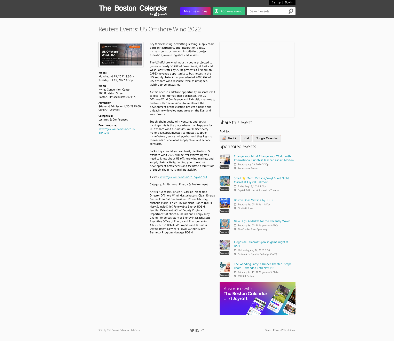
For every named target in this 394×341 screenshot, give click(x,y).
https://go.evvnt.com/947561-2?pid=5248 (183, 177)
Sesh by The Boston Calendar (113, 330)
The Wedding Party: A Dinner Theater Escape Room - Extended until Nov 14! (263, 266)
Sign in (288, 2)
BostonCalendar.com (132, 7)
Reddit (232, 138)
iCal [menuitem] (246, 138)
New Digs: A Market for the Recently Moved (262, 221)
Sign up (276, 2)
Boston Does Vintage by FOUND (255, 200)
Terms (268, 330)
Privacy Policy (280, 330)
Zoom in (121, 54)
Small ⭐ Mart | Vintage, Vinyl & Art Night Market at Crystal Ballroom (261, 180)
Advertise (136, 330)
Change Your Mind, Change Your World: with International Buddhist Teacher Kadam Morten (264, 158)
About (293, 330)
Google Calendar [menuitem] (267, 138)
